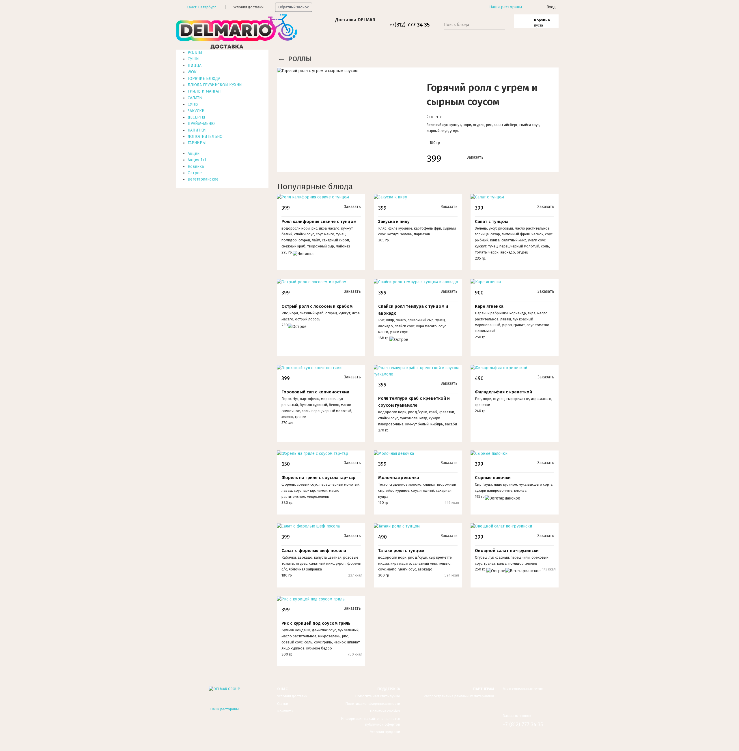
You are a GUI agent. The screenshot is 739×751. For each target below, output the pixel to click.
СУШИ (193, 59)
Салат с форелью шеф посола (313, 550)
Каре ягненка (489, 306)
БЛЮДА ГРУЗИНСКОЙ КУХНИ (215, 84)
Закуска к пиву (394, 221)
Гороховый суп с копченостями (315, 392)
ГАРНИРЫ (197, 142)
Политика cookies (385, 711)
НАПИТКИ (197, 130)
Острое (195, 172)
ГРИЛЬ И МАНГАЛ (204, 91)
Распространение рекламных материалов (458, 696)
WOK (192, 72)
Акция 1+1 (197, 159)
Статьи (282, 703)
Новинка (196, 166)
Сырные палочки (493, 477)
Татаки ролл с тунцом (401, 550)
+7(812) (410, 25)
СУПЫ (193, 104)
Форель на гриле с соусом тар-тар (318, 477)
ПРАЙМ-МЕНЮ (201, 123)
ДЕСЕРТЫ (196, 117)
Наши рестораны (505, 7)
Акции (193, 153)
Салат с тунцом (491, 221)
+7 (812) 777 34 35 (523, 724)
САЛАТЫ (195, 97)
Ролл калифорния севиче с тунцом (318, 221)
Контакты (285, 711)
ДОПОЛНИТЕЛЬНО (205, 136)
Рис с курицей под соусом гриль (315, 623)
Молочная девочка (398, 477)
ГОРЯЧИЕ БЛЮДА (204, 78)
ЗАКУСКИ (196, 110)
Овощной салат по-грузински (507, 550)
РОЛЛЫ (195, 52)
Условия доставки (248, 7)
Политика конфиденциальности (372, 703)
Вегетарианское (203, 179)
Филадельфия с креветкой (503, 392)
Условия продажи (385, 732)
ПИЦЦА (194, 65)
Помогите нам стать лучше (377, 696)
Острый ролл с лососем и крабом (316, 306)
